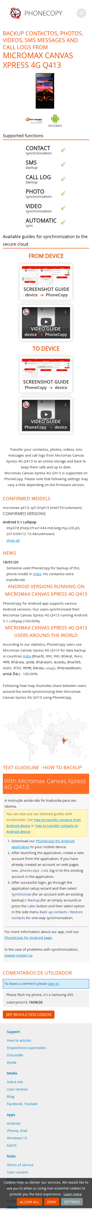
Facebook (14, 1103)
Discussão (15, 1055)
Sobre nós (15, 1081)
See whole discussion (28, 1014)
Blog (10, 1096)
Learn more (72, 1194)
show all (13, 540)
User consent (17, 1172)
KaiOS (12, 1145)
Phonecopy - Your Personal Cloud (36, 13)
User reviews (17, 1089)
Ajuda (11, 1062)
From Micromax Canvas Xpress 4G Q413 (46, 282)
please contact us (18, 955)
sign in (53, 984)
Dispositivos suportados (26, 1047)
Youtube (31, 1103)
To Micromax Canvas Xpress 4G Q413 (46, 374)
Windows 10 (17, 1138)
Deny (51, 1201)
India (37, 573)
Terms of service (20, 1164)
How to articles (19, 1040)
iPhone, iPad (17, 1130)
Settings (72, 1201)
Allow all (29, 1201)
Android (13, 1123)
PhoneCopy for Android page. (28, 937)
